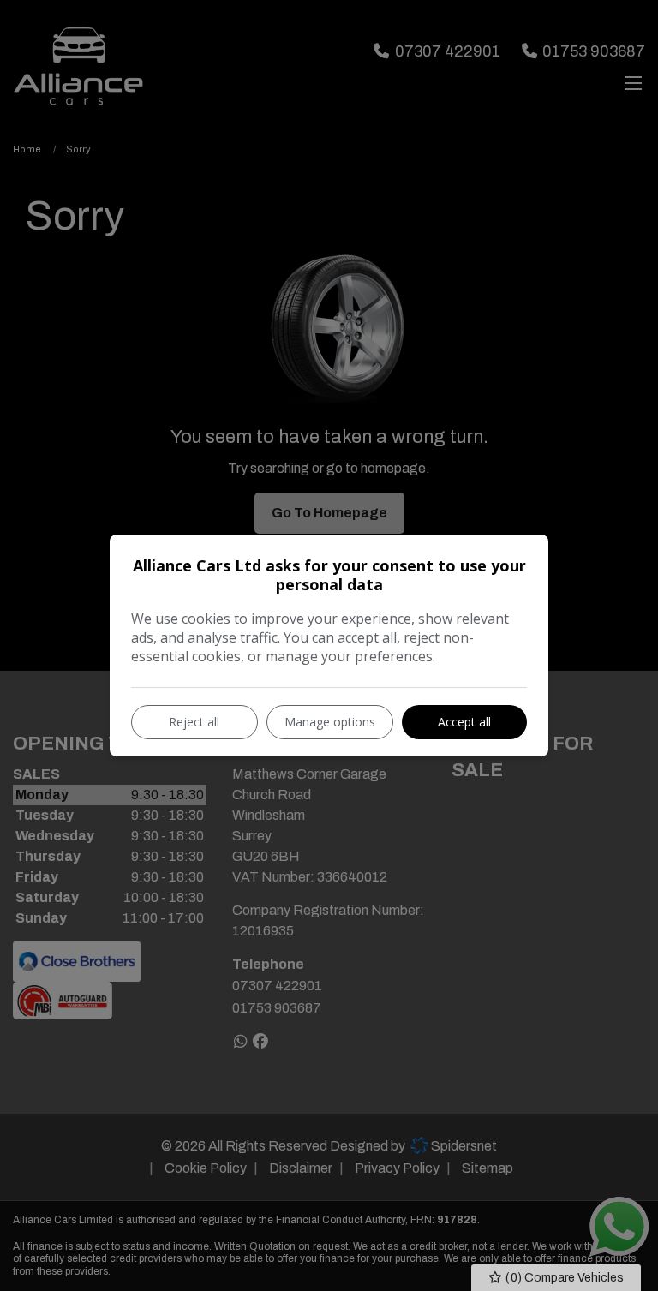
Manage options (329, 722)
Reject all (194, 722)
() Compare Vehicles (563, 1277)
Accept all (464, 722)
